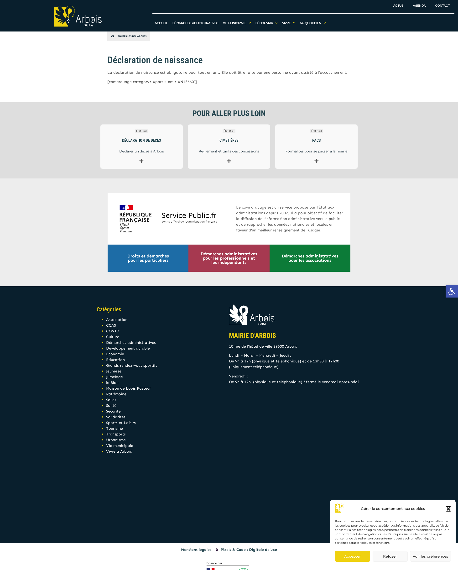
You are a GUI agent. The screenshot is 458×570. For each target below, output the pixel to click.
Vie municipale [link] (119, 445)
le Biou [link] (112, 382)
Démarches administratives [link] (131, 342)
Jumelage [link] (114, 377)
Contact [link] (442, 5)
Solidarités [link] (115, 417)
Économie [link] (115, 354)
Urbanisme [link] (116, 440)
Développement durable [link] (128, 348)
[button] (448, 509)
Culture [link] (112, 337)
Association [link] (116, 319)
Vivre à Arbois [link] (119, 451)
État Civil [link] (141, 131)
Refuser (390, 556)
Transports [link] (116, 434)
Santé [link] (111, 405)
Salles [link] (111, 399)
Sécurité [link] (113, 411)
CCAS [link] (111, 325)
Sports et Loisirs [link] (121, 422)
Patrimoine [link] (116, 394)
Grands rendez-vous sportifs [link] (131, 365)
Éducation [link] (115, 359)
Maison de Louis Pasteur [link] (128, 388)
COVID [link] (112, 331)
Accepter (352, 556)
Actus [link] (398, 5)
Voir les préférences (430, 556)
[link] (452, 291)
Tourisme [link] (114, 428)
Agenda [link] (419, 5)
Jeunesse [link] (113, 371)
